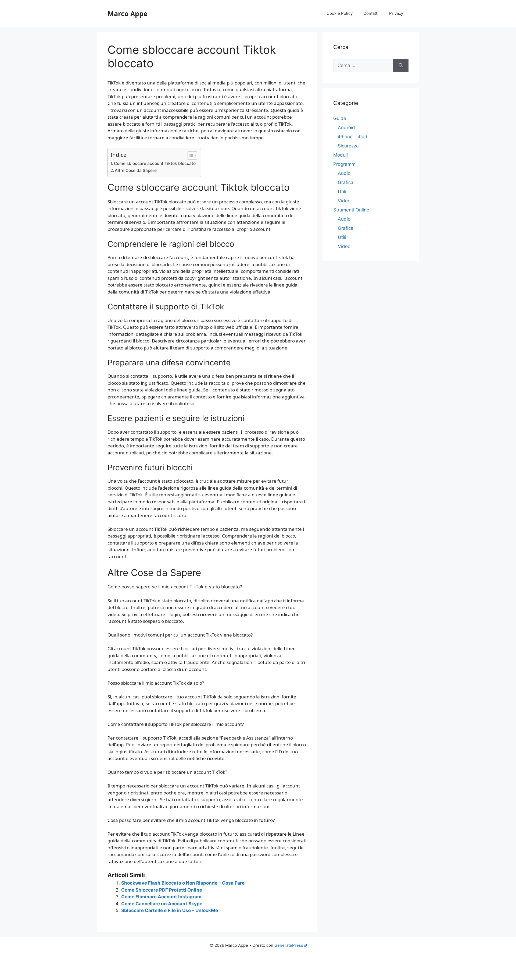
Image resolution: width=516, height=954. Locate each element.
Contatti (370, 13)
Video (344, 200)
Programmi (345, 164)
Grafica (345, 182)
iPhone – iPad (352, 136)
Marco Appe (128, 13)
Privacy (396, 13)
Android (346, 127)
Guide (339, 118)
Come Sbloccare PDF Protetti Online (161, 890)
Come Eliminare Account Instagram (161, 896)
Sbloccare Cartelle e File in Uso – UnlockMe (169, 910)
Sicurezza (348, 146)
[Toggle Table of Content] (190, 155)
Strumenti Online (351, 210)
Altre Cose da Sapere (136, 170)
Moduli (340, 155)
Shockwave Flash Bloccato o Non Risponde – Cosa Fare (183, 883)
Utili (342, 191)
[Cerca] (400, 65)
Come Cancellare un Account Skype (161, 903)
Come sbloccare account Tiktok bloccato (155, 163)
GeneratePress (288, 945)
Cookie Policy (340, 13)
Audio (344, 173)
